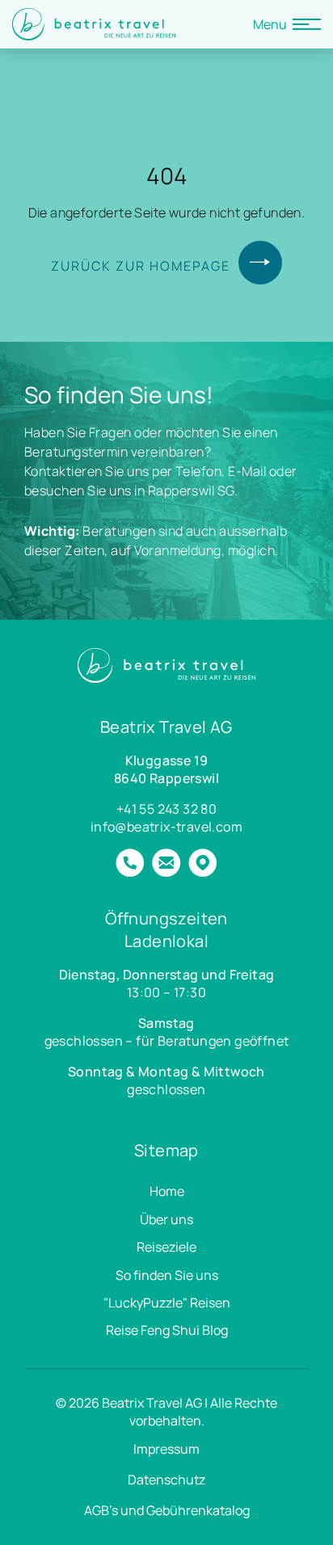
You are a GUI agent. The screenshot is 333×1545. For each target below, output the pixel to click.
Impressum (166, 1449)
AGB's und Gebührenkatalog (167, 1510)
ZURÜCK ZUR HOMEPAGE (140, 266)
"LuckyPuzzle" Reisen (166, 1302)
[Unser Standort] (202, 864)
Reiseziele (166, 1247)
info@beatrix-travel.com (166, 827)
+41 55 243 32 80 (166, 809)
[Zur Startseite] (93, 24)
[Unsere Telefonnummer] (130, 864)
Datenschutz (166, 1479)
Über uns (166, 1219)
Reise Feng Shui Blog (167, 1330)
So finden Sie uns (167, 1275)
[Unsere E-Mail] (166, 864)
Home (167, 1191)
